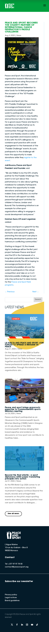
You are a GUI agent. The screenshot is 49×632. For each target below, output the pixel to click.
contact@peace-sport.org (16, 567)
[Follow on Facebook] (17, 625)
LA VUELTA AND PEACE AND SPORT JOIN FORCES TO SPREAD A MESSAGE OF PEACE (24, 345)
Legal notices (11, 598)
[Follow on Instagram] (27, 625)
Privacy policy (11, 595)
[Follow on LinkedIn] (22, 625)
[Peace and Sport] (9, 6)
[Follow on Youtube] (32, 625)
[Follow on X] (12, 625)
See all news (13, 514)
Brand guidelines (12, 601)
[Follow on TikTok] (37, 625)
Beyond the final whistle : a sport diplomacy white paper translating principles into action (22, 477)
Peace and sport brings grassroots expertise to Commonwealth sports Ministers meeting (23, 409)
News (19, 36)
